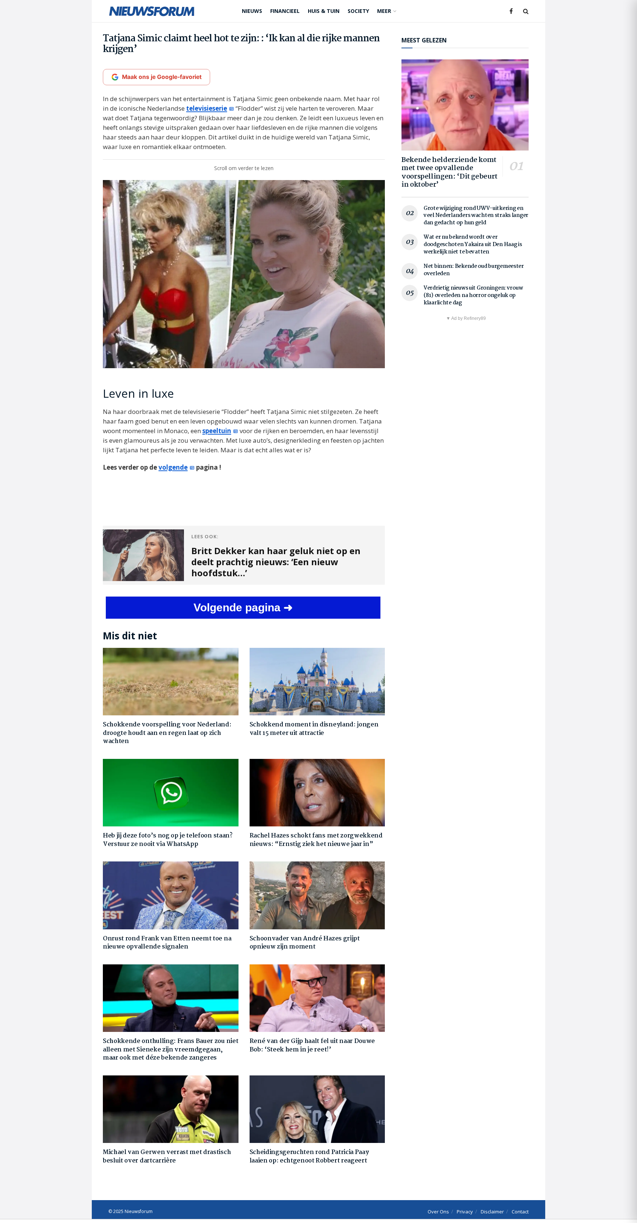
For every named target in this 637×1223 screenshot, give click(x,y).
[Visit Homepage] (151, 11)
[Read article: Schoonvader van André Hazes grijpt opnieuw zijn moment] (317, 895)
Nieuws (252, 10)
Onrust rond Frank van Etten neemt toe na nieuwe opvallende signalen (167, 943)
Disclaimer (492, 1211)
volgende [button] (173, 467)
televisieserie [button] (206, 108)
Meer (384, 10)
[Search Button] (526, 11)
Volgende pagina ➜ (243, 607)
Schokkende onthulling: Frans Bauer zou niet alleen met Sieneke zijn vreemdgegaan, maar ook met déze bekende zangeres (170, 1049)
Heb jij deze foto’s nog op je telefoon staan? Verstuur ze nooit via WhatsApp (168, 840)
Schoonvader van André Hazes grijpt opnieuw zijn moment (305, 943)
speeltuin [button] (216, 430)
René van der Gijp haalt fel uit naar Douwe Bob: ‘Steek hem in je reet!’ (312, 1045)
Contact (520, 1211)
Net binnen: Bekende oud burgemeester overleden (474, 270)
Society (358, 10)
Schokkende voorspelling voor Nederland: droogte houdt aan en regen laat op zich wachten (167, 733)
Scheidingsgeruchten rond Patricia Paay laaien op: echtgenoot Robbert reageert (309, 1156)
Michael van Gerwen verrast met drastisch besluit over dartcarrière (167, 1156)
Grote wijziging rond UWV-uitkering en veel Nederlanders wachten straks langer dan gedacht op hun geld (476, 215)
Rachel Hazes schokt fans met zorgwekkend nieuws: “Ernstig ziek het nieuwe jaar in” (316, 840)
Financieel (285, 10)
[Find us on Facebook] (511, 11)
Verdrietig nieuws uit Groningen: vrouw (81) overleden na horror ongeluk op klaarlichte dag (473, 295)
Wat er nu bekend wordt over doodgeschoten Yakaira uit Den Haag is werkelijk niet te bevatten (473, 244)
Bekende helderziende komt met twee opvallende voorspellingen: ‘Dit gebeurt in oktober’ (449, 173)
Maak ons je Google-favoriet (162, 76)
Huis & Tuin (324, 10)
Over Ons (438, 1211)
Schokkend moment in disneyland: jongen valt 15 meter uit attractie (314, 729)
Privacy (465, 1211)
